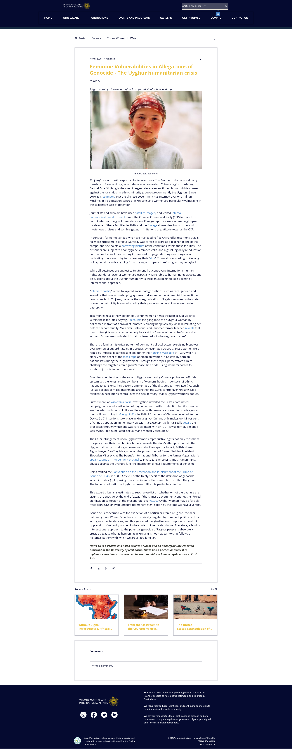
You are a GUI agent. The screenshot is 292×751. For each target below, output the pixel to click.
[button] (218, 13)
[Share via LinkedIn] (106, 568)
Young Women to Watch (122, 38)
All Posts (80, 38)
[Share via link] (113, 568)
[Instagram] (83, 715)
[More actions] (200, 59)
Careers (96, 38)
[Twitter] (104, 715)
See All (214, 589)
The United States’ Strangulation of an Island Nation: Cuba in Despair (194, 627)
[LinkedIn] (114, 715)
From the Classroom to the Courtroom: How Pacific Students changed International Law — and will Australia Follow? (145, 627)
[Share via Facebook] (91, 568)
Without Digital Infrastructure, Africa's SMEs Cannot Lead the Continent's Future (94, 627)
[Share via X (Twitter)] (98, 568)
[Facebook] (94, 715)
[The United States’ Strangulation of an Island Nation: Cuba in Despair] (195, 607)
